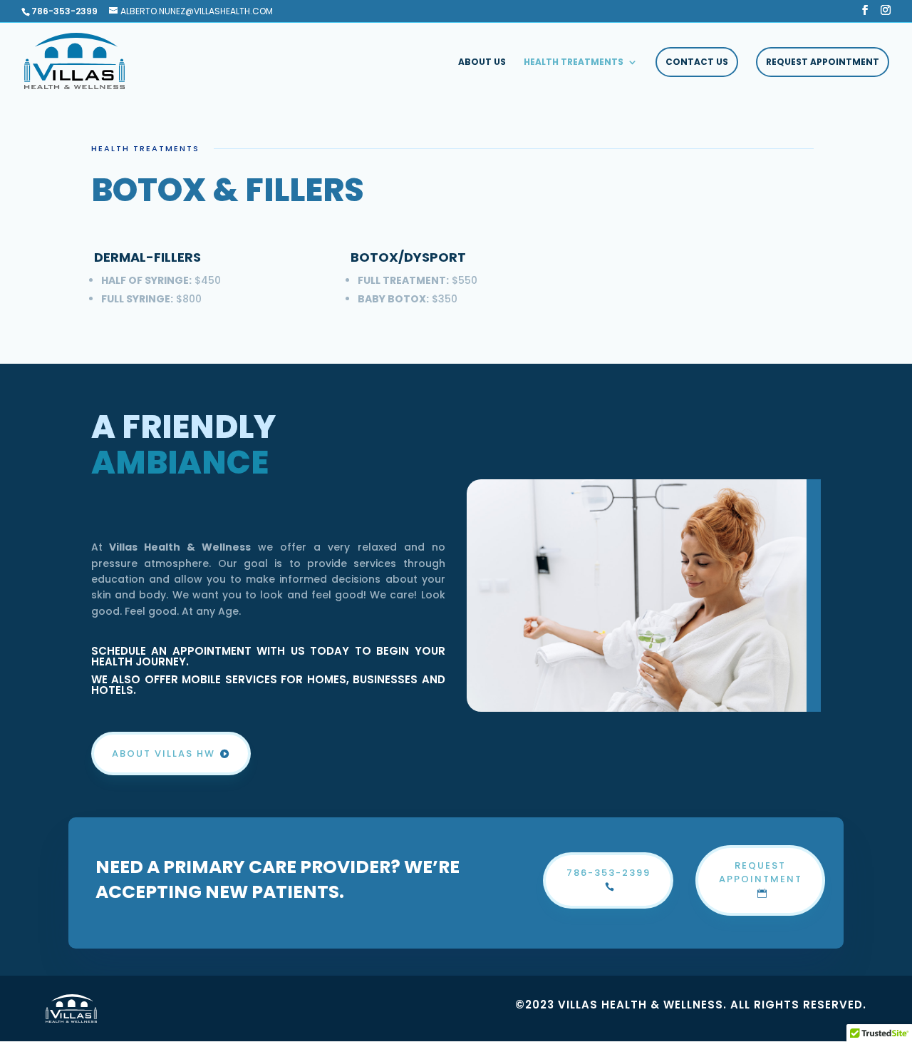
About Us (482, 62)
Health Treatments (573, 62)
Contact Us (696, 62)
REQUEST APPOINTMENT (822, 62)
